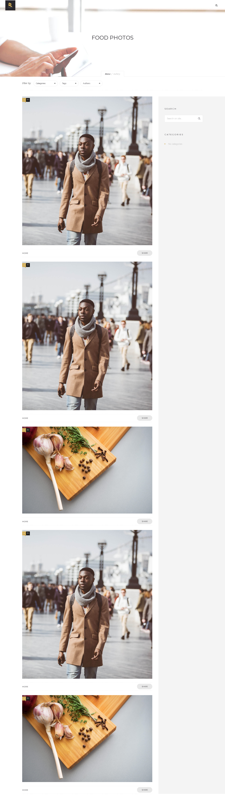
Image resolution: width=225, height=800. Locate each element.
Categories (40, 83)
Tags (64, 83)
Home (107, 74)
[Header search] (216, 5)
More (25, 253)
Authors (86, 83)
